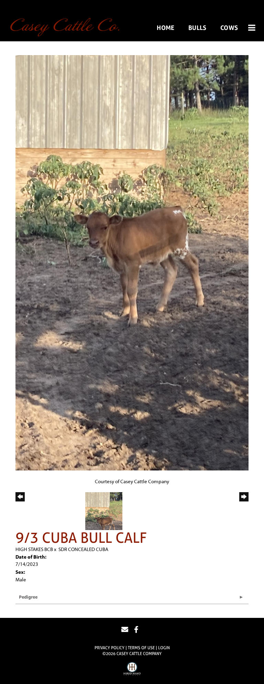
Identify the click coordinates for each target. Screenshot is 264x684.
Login (164, 648)
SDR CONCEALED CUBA (83, 549)
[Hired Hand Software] (132, 669)
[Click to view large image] (132, 262)
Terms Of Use (141, 648)
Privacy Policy (109, 648)
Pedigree (28, 597)
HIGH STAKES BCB (34, 549)
